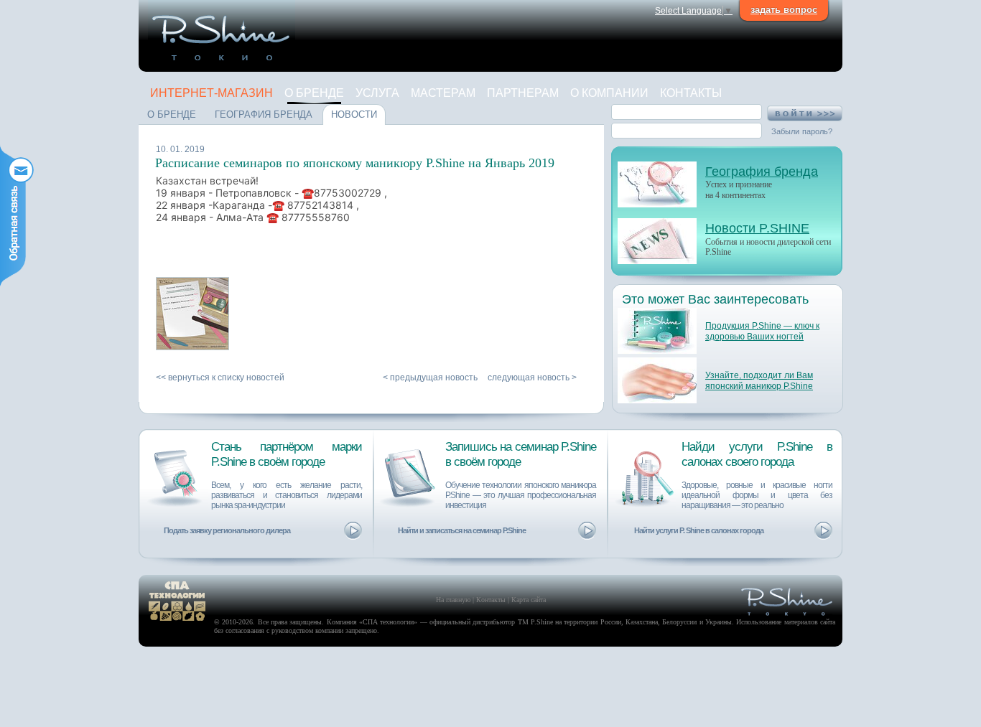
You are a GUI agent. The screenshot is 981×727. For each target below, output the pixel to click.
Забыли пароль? (801, 131)
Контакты (691, 93)
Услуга (377, 93)
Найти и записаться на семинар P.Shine (462, 530)
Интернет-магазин (211, 93)
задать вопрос (783, 9)
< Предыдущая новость (430, 377)
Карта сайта (528, 600)
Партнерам (523, 93)
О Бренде (314, 93)
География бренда (761, 171)
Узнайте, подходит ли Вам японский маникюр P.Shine (759, 380)
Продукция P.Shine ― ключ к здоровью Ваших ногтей (762, 331)
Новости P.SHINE (757, 228)
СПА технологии (388, 622)
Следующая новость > (532, 377)
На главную (453, 600)
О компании (609, 93)
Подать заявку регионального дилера (227, 530)
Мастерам (443, 93)
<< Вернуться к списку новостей (220, 377)
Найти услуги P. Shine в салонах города (698, 530)
